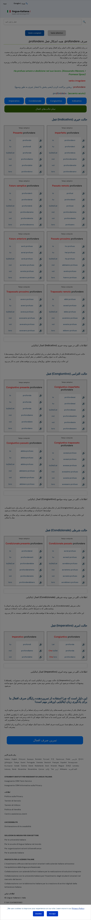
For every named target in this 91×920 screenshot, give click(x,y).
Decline (38, 913)
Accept (52, 913)
